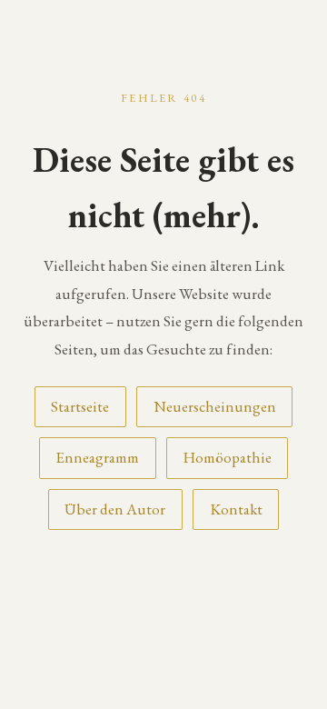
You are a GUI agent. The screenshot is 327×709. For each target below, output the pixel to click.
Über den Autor (114, 509)
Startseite (80, 406)
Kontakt (236, 509)
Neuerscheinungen (215, 406)
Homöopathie (227, 457)
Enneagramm (97, 457)
